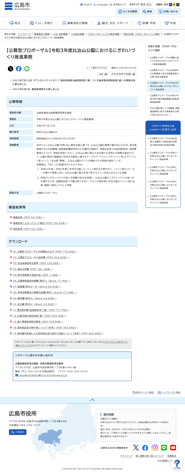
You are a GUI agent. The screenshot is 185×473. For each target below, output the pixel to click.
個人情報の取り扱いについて (150, 456)
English (88, 5)
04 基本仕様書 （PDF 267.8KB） (32, 269)
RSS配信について (167, 461)
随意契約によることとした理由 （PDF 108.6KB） (39, 223)
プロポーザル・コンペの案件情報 (103, 34)
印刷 (101, 74)
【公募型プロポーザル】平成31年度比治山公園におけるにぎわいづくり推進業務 (164, 156)
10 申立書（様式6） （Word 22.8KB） (34, 304)
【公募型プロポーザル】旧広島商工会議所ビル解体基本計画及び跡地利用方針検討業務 (163, 141)
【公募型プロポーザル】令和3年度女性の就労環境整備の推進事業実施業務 (164, 98)
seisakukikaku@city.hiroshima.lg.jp (43, 375)
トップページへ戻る (171, 392)
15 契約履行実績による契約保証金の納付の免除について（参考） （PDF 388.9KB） (57, 333)
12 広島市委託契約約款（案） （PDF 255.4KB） (39, 316)
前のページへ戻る (145, 392)
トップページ (24, 34)
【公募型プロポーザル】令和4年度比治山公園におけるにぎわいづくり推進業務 (163, 185)
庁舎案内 (19, 432)
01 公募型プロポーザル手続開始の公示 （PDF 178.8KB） (44, 252)
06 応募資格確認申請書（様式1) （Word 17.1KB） (40, 281)
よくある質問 (130, 11)
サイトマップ (126, 456)
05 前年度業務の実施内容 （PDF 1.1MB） (36, 275)
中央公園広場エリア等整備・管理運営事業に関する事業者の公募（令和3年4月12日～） (164, 111)
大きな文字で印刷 (121, 74)
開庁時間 (109, 414)
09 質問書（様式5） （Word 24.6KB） (34, 298)
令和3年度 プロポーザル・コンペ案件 (141, 34)
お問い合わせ (170, 11)
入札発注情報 (77, 34)
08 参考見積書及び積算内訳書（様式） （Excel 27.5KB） (43, 292)
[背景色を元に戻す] (166, 4)
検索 (149, 11)
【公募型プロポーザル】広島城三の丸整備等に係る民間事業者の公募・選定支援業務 (164, 73)
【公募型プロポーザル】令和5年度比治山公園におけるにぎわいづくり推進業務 (163, 199)
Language (102, 5)
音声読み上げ (119, 5)
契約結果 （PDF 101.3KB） (28, 229)
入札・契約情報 (60, 34)
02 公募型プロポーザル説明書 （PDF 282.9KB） (40, 257)
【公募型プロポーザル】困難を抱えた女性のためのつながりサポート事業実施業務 (164, 61)
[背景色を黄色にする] (174, 4)
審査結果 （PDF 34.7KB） (27, 217)
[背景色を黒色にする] (177, 4)
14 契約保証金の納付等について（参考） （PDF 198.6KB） (44, 328)
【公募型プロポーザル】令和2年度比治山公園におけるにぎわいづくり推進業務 (163, 170)
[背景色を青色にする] (170, 4)
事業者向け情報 (41, 34)
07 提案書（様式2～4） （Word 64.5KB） (36, 287)
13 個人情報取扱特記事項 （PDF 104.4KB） (37, 322)
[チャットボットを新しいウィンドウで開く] (177, 470)
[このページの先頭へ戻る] (92, 400)
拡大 (149, 5)
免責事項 (171, 456)
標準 (142, 5)
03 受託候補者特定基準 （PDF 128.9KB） (36, 263)
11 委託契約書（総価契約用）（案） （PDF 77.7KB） (40, 310)
